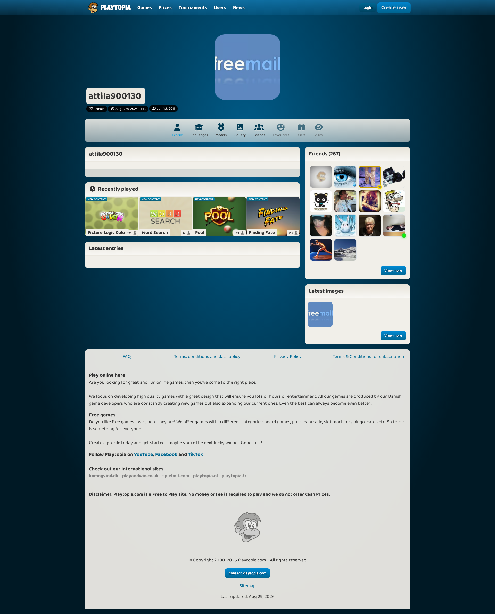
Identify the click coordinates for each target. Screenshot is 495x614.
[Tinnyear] (321, 250)
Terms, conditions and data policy (207, 356)
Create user (394, 7)
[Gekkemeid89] (345, 250)
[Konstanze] (345, 177)
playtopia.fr (234, 475)
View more (393, 270)
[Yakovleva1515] (394, 225)
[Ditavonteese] (370, 201)
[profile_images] (320, 314)
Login (367, 8)
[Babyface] (345, 201)
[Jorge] (394, 201)
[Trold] (321, 225)
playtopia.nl (205, 475)
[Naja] (370, 225)
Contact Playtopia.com (247, 573)
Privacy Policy (288, 356)
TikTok (195, 455)
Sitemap (248, 586)
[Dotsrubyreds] (321, 201)
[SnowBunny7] (345, 225)
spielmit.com (175, 475)
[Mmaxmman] (321, 177)
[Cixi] (394, 177)
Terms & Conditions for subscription (368, 356)
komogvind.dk (103, 475)
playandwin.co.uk (140, 475)
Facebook (166, 455)
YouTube (143, 455)
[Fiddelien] (370, 177)
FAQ (127, 356)
